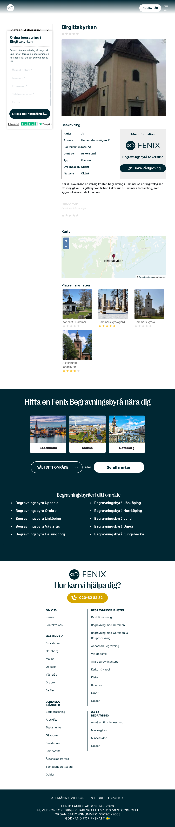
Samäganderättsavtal (59, 766)
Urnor (94, 693)
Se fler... (51, 690)
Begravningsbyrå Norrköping (118, 511)
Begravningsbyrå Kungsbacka (119, 534)
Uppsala (51, 666)
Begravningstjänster (108, 610)
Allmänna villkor (68, 798)
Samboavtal (53, 751)
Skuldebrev (53, 743)
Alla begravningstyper (105, 661)
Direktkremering (101, 617)
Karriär (50, 617)
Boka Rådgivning (147, 168)
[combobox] (56, 467)
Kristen (86, 160)
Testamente (53, 727)
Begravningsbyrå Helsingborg (40, 534)
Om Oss (51, 610)
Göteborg (52, 651)
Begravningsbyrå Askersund (142, 157)
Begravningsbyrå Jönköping (117, 503)
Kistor (95, 677)
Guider (95, 701)
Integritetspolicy (107, 798)
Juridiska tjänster (53, 703)
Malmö (50, 659)
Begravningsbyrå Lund (113, 518)
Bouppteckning (55, 711)
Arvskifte (51, 719)
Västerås (51, 674)
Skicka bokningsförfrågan (31, 113)
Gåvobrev (52, 735)
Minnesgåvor (99, 730)
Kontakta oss (54, 625)
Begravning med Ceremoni (108, 625)
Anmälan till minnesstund (107, 722)
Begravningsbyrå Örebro (36, 511)
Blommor (97, 685)
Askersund (88, 153)
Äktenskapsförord (57, 758)
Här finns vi (54, 636)
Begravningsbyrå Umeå (113, 526)
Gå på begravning (100, 714)
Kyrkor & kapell (101, 669)
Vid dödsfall (99, 653)
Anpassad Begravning (105, 646)
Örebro (50, 682)
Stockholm (53, 643)
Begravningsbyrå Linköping (38, 518)
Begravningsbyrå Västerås (38, 526)
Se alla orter (119, 467)
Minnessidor (99, 738)
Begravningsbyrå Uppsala (37, 503)
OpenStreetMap (146, 277)
